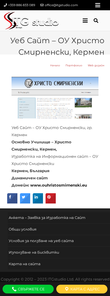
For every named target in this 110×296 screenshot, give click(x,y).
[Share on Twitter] (25, 202)
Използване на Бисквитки (34, 252)
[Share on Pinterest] (51, 202)
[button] (97, 5)
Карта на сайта (24, 264)
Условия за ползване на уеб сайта (41, 240)
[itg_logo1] (31, 20)
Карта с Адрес (84, 289)
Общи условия (22, 229)
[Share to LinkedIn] (38, 202)
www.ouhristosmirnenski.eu (58, 185)
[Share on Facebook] (12, 202)
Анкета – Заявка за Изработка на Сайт (47, 217)
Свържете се (31, 289)
